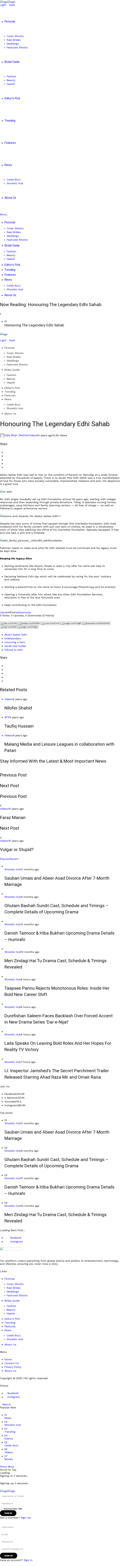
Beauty (11, 378)
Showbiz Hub (15, 408)
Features (10, 395)
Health (11, 382)
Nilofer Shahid (18, 708)
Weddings (13, 360)
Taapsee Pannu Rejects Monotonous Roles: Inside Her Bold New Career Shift (56, 991)
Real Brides (14, 356)
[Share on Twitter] (5, 455)
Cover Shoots (15, 353)
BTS (6, 717)
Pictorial (9, 347)
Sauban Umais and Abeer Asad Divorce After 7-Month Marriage (56, 881)
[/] (1, 337)
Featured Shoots (17, 364)
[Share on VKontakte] (5, 463)
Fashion (11, 374)
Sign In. (28, 1560)
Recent (14, 858)
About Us (10, 413)
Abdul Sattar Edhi (15, 634)
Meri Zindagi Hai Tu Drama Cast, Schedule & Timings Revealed (55, 964)
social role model (15, 645)
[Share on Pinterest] (5, 459)
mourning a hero (14, 642)
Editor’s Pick (12, 387)
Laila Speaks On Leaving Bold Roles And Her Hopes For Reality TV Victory (57, 1046)
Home (8, 1359)
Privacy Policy (12, 1366)
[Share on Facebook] (5, 452)
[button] (60, 324)
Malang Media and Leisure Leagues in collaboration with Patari (59, 747)
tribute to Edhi (13, 649)
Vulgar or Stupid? (17, 849)
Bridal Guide (12, 369)
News (7, 399)
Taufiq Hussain (19, 726)
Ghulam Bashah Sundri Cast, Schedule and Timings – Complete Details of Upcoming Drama (56, 909)
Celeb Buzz (14, 404)
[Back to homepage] (7, 1490)
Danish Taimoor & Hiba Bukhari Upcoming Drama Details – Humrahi (59, 936)
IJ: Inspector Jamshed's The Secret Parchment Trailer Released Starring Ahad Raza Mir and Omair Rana (56, 1074)
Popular (5, 858)
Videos (33, 435)
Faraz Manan (13, 817)
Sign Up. (26, 1517)
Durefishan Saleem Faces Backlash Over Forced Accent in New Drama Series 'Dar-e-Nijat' (58, 1019)
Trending (9, 391)
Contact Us (11, 1363)
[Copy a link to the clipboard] (5, 467)
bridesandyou (12, 638)
